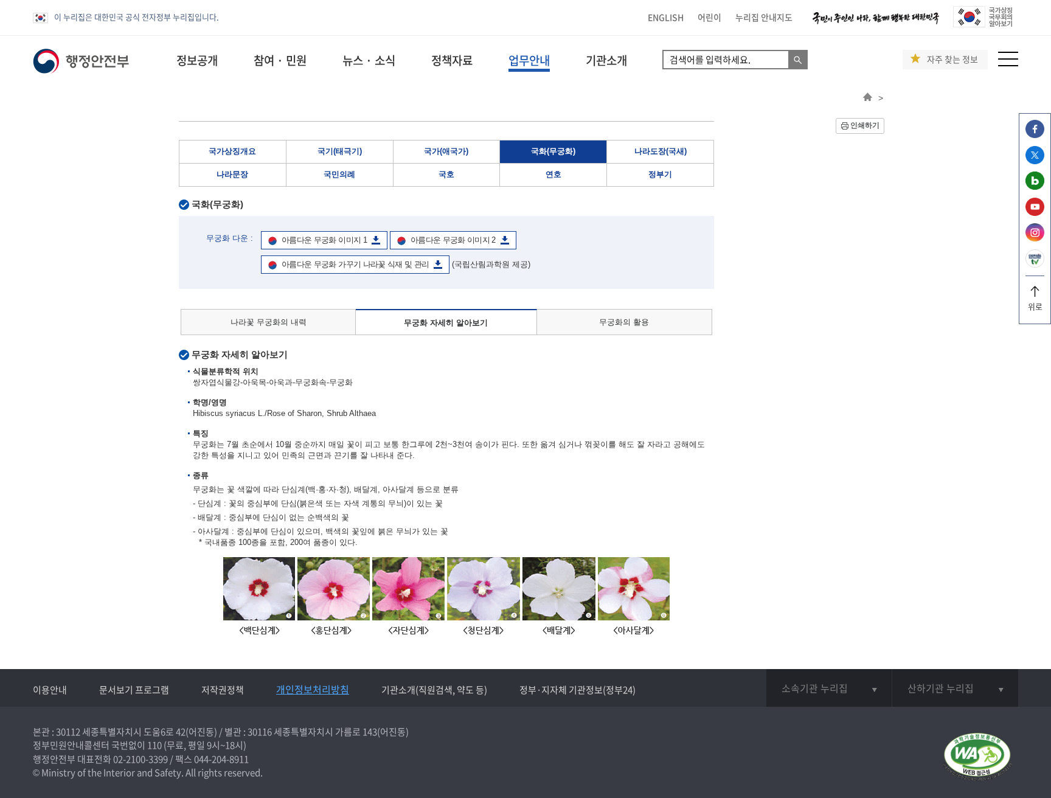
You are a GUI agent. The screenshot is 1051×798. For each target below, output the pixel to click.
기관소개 (606, 60)
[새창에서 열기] (977, 757)
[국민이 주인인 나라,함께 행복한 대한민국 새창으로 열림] (876, 24)
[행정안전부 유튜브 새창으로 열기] (1034, 212)
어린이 (709, 17)
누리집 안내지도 (764, 17)
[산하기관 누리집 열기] (955, 688)
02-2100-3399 (140, 759)
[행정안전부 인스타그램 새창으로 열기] (1034, 238)
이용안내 (50, 689)
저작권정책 (222, 689)
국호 (446, 174)
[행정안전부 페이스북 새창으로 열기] (1034, 135)
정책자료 (452, 60)
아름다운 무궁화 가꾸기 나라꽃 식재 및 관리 (355, 264)
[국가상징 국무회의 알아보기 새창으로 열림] (982, 24)
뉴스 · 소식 (368, 60)
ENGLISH (666, 17)
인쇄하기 (864, 125)
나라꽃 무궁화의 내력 (269, 322)
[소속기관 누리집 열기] (829, 688)
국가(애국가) (446, 151)
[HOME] (867, 98)
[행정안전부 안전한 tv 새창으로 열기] (1034, 264)
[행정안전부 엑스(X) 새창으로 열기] (1034, 161)
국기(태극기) (339, 151)
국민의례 (339, 174)
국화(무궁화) (553, 151)
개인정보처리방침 (312, 689)
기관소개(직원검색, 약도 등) (434, 689)
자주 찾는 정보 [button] (952, 59)
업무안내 (529, 60)
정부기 (660, 174)
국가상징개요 (232, 151)
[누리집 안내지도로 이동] (1008, 63)
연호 (553, 174)
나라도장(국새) (660, 151)
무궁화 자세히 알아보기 (446, 322)
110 (154, 745)
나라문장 (232, 174)
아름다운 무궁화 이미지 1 (324, 240)
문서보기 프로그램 (134, 689)
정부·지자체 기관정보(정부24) (577, 689)
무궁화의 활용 (624, 322)
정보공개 (197, 60)
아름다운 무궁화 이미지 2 (453, 240)
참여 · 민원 (280, 60)
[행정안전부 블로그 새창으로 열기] (1034, 186)
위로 (1035, 306)
